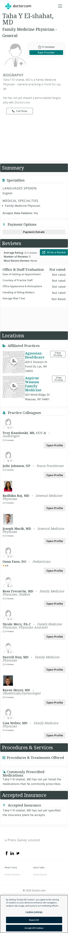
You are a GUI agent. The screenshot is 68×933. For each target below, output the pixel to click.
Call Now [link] (21, 111)
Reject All (34, 919)
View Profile (58, 354)
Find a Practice (12, 874)
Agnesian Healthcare (34, 355)
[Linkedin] (12, 853)
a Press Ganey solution (22, 840)
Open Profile (54, 445)
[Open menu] (60, 6)
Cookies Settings (33, 911)
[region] (34, 914)
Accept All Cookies (34, 928)
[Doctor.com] (18, 6)
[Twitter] (18, 853)
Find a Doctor (40, 874)
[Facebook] (7, 853)
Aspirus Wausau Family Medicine (33, 384)
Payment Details (34, 232)
